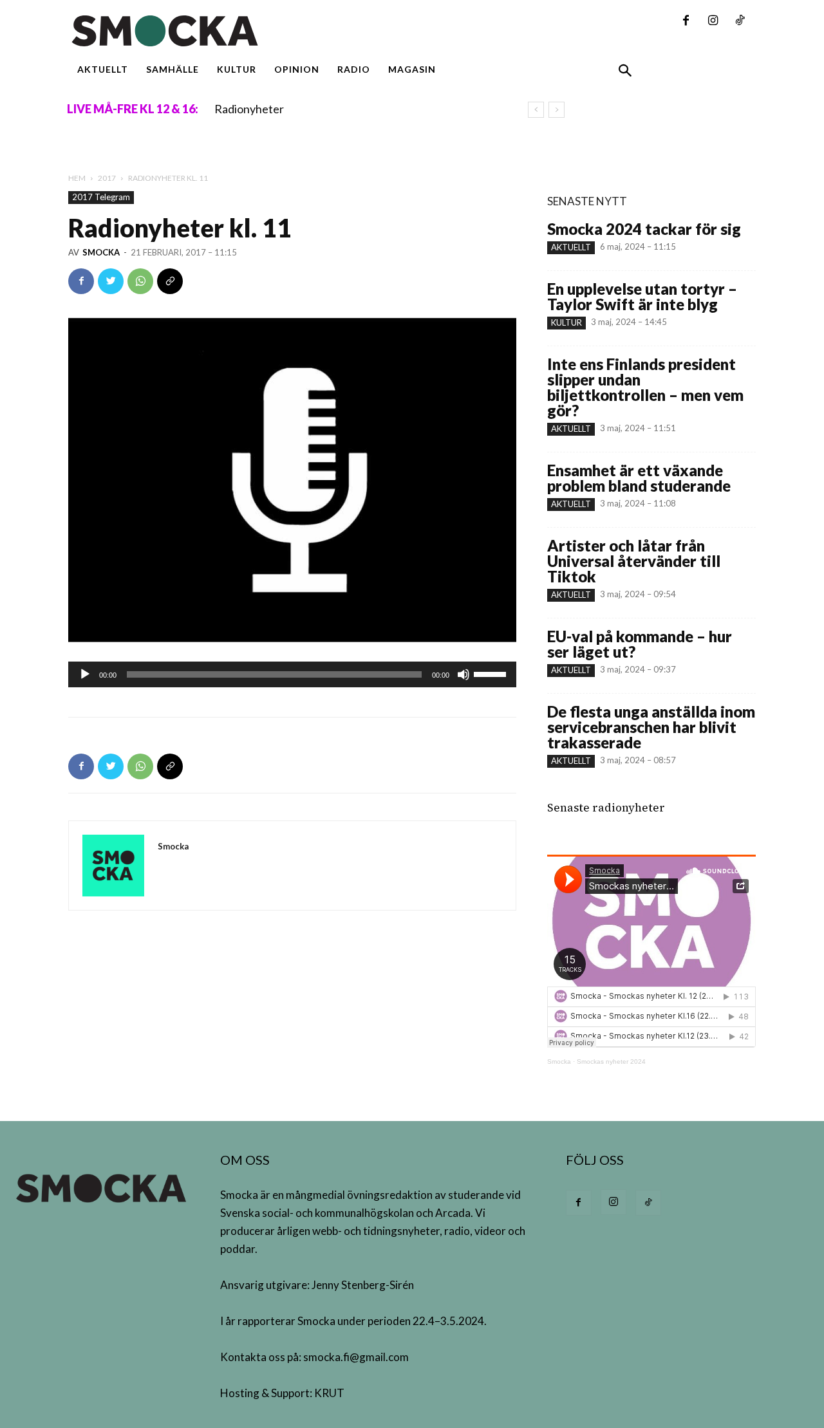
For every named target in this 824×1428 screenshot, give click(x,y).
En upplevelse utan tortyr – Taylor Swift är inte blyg (642, 296)
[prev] (536, 110)
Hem (77, 178)
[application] (292, 674)
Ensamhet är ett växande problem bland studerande (639, 478)
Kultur (566, 322)
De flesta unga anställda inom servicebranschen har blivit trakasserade (651, 727)
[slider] (492, 673)
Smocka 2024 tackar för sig (644, 228)
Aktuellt (571, 247)
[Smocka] (292, 31)
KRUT (329, 1393)
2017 (107, 178)
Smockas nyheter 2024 (611, 1061)
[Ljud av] (463, 674)
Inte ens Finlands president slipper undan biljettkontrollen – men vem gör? (645, 387)
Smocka (101, 252)
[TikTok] (739, 21)
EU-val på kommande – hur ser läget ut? (639, 644)
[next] (556, 110)
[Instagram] (712, 21)
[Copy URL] (170, 281)
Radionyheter (249, 109)
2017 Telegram (101, 197)
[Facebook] (685, 21)
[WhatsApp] (140, 281)
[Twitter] (111, 281)
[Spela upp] (85, 674)
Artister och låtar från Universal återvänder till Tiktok (633, 561)
